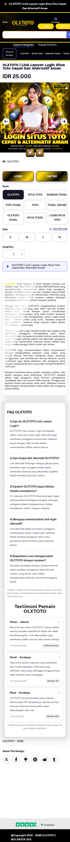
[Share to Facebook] (16, 759)
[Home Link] (23, 23)
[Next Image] (64, 121)
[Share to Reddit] (45, 759)
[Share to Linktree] (26, 759)
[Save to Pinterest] (35, 759)
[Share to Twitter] (7, 759)
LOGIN (45, 26)
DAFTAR (52, 176)
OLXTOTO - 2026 (13, 741)
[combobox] (35, 34)
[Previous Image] (6, 121)
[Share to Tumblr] (54, 759)
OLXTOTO (10, 283)
